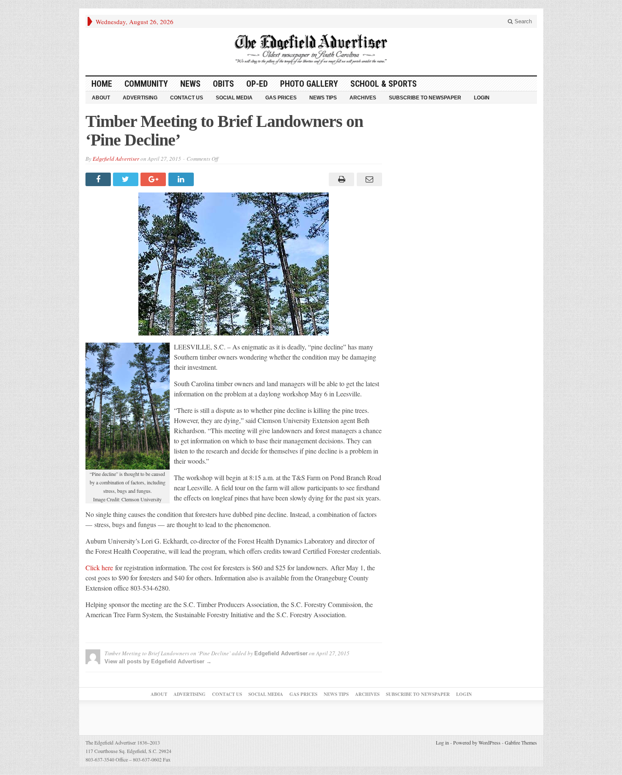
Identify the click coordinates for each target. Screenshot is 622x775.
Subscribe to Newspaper (425, 98)
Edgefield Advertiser (116, 158)
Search (522, 21)
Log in (442, 742)
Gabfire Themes (521, 742)
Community (146, 84)
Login (482, 98)
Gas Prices (281, 98)
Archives (363, 98)
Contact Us (186, 98)
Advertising (140, 98)
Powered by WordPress (477, 742)
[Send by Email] (368, 179)
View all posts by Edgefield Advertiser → (158, 661)
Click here (99, 567)
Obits (223, 84)
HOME (101, 84)
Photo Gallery (309, 84)
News (190, 84)
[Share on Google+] (154, 179)
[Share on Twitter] (126, 179)
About (101, 98)
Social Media (234, 98)
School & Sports (383, 84)
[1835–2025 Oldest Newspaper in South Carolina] (311, 49)
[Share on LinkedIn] (182, 179)
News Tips (323, 98)
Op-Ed (257, 84)
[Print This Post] (340, 179)
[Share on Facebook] (99, 179)
